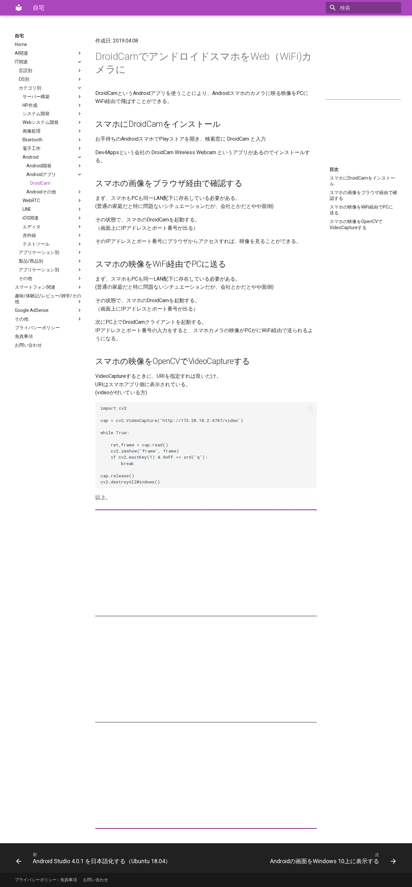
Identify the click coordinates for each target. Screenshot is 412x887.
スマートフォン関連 (35, 287)
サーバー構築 (36, 96)
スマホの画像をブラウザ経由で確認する (363, 195)
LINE (27, 209)
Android (31, 157)
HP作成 (30, 105)
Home (21, 44)
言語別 (25, 70)
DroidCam (40, 183)
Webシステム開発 (41, 122)
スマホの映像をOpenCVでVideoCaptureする (356, 224)
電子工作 (32, 148)
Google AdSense (32, 310)
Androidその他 (41, 191)
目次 (334, 169)
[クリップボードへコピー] (310, 408)
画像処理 (32, 131)
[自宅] (18, 7)
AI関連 (21, 53)
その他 (25, 278)
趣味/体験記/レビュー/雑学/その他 (48, 298)
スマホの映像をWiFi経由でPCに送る (361, 209)
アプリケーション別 (39, 252)
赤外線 (29, 235)
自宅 (19, 35)
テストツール (36, 244)
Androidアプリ (41, 174)
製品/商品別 (31, 261)
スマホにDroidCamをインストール (362, 180)
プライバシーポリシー (37, 327)
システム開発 (36, 113)
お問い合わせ (28, 345)
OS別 (24, 79)
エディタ (32, 226)
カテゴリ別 (30, 87)
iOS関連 (31, 217)
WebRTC (31, 200)
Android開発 (39, 165)
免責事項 (24, 336)
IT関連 (21, 61)
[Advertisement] (363, 65)
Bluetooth (32, 139)
